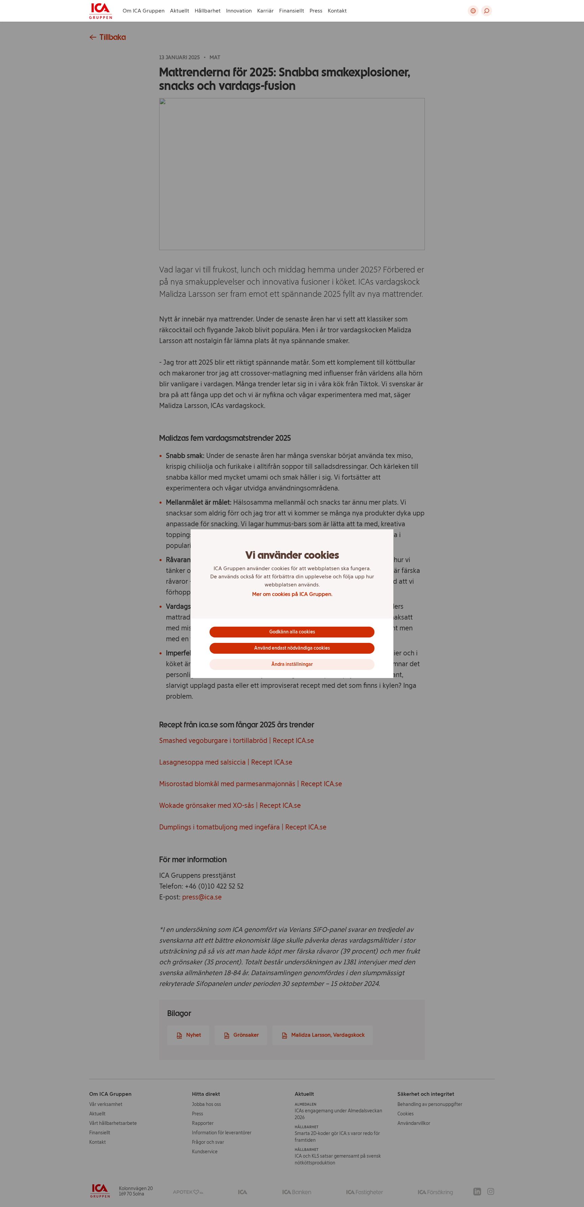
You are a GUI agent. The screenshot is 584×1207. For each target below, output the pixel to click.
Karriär (265, 10)
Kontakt (337, 10)
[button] (486, 10)
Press (316, 10)
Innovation (239, 10)
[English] (473, 10)
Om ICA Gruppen (144, 10)
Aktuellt (179, 10)
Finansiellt (291, 10)
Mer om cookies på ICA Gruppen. (292, 594)
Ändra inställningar (292, 664)
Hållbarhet (208, 10)
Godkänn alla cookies (292, 632)
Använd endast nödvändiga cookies (292, 648)
